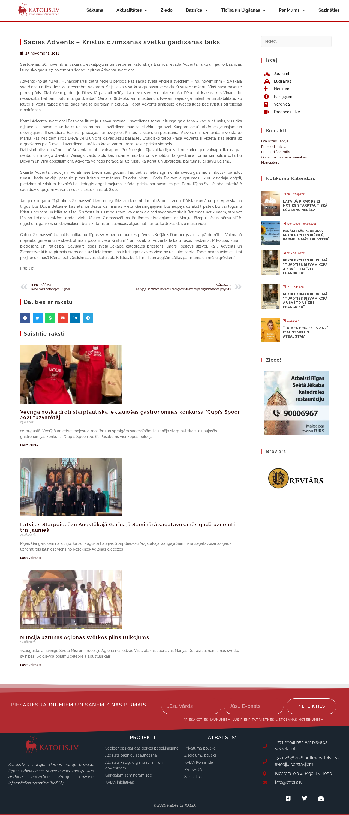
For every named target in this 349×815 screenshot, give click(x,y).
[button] (25, 318)
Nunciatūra (270, 162)
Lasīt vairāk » (30, 445)
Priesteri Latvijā (273, 147)
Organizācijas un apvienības (284, 157)
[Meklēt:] (296, 41)
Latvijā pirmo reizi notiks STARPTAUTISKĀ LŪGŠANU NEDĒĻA (305, 205)
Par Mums (289, 10)
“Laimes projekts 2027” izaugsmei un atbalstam (305, 332)
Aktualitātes (129, 10)
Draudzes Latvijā (274, 141)
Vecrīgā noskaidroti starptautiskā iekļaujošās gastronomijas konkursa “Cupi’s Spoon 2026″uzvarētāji (130, 414)
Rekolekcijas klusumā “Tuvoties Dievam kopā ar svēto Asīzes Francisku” (305, 266)
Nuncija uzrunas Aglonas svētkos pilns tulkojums (84, 637)
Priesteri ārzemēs (275, 152)
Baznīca (194, 10)
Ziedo (167, 10)
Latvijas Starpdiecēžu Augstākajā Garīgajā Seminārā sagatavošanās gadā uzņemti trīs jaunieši (127, 527)
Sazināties (329, 10)
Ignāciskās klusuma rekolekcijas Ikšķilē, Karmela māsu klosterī (306, 235)
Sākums (94, 10)
